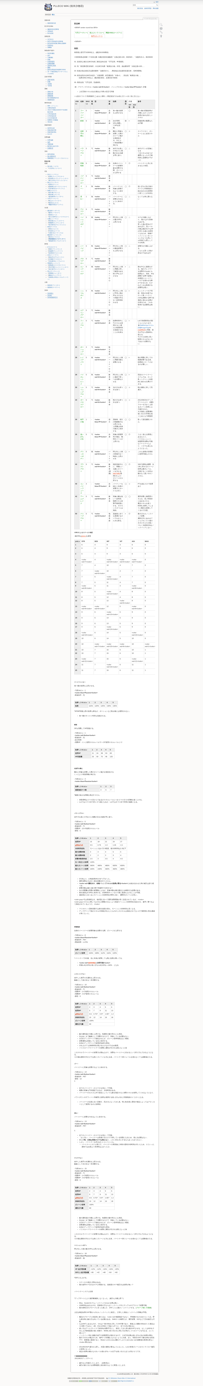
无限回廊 (50, 144)
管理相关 (50, 31)
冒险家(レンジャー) (53, 263)
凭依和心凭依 (51, 65)
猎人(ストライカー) (55, 200)
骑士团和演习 (51, 156)
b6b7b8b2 (117, 473)
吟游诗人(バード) (54, 231)
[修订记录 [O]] (161, 28)
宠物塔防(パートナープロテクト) (57, 158)
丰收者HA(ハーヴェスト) (56, 261)
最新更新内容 (51, 23)
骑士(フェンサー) (52, 182)
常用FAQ (50, 45)
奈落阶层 (50, 148)
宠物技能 (50, 96)
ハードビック (82, 248)
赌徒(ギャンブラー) (55, 275)
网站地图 (155, 8)
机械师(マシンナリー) (55, 251)
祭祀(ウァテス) (52, 227)
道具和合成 (51, 128)
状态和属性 (51, 53)
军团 (48, 81)
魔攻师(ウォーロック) (54, 235)
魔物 (48, 67)
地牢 (48, 142)
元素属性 (50, 57)
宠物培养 (50, 94)
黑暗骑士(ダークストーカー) (58, 186)
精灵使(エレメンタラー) (56, 221)
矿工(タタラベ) (52, 247)
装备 (48, 132)
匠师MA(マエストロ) (55, 253)
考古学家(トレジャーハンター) (58, 267)
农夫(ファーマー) (52, 255)
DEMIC (49, 295)
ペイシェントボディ (82, 221)
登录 (157, 2)
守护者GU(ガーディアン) (57, 188)
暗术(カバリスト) (54, 237)
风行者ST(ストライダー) (56, 269)
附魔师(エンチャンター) (56, 223)
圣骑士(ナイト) (53, 184)
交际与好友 (51, 79)
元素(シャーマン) (52, 219)
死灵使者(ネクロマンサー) (57, 239)
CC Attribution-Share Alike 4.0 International (121, 1378)
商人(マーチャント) (53, 271)
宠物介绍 (50, 92)
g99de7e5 (79, 845)
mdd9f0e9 (141, 330)
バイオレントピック (82, 379)
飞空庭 (49, 84)
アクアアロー (82, 211)
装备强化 (53, 132)
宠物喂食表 (51, 100)
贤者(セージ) (53, 215)
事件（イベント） (53, 106)
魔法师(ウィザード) (53, 210)
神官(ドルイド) (53, 229)
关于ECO (50, 39)
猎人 (53, 14)
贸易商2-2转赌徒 (52, 120)
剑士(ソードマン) (52, 174)
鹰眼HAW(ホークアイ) (56, 204)
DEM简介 (50, 293)
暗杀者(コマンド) (54, 194)
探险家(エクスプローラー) (57, 265)
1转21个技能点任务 (53, 110)
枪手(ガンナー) (53, 202)
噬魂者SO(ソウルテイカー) (57, 241)
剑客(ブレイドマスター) (56, 176)
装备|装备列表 (51, 130)
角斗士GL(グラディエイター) (58, 180)
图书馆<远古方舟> (53, 146)
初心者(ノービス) (52, 166)
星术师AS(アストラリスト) (57, 225)
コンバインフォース (82, 488)
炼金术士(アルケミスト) (56, 257)
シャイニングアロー (82, 391)
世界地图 (50, 140)
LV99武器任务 (51, 116)
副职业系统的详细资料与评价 (56, 69)
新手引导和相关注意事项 (55, 41)
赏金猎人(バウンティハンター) (58, 178)
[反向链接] (161, 32)
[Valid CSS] (112, 1381)
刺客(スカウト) (52, 190)
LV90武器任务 (51, 114)
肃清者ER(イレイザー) (56, 196)
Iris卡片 (49, 134)
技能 (48, 59)
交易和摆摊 (51, 63)
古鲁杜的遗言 (51, 108)
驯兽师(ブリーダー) (53, 285)
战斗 (48, 55)
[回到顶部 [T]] (161, 36)
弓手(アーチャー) (52, 198)
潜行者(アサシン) (54, 192)
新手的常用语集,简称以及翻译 (56, 43)
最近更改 (140, 8)
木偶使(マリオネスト (55, 259)
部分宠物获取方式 (53, 98)
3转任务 (50, 122)
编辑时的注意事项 (53, 29)
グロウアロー (82, 261)
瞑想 (82, 121)
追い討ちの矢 (82, 436)
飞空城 (49, 86)
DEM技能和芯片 (52, 297)
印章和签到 (51, 61)
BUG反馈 (50, 33)
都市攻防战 (51, 154)
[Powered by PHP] (93, 1381)
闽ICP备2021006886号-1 (126, 1381)
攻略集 (49, 47)
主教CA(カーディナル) (56, 233)
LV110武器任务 (52, 118)
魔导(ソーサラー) (54, 212)
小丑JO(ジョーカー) (55, 168)
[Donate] (83, 1381)
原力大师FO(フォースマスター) (59, 217)
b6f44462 (92, 963)
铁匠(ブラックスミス (55, 249)
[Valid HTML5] (103, 1381)
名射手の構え (82, 133)
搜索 (157, 5)
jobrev (83, 536)
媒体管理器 (147, 8)
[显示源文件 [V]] (161, 24)
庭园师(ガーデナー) (53, 287)
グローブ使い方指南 (143, 1308)
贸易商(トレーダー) (55, 273)
